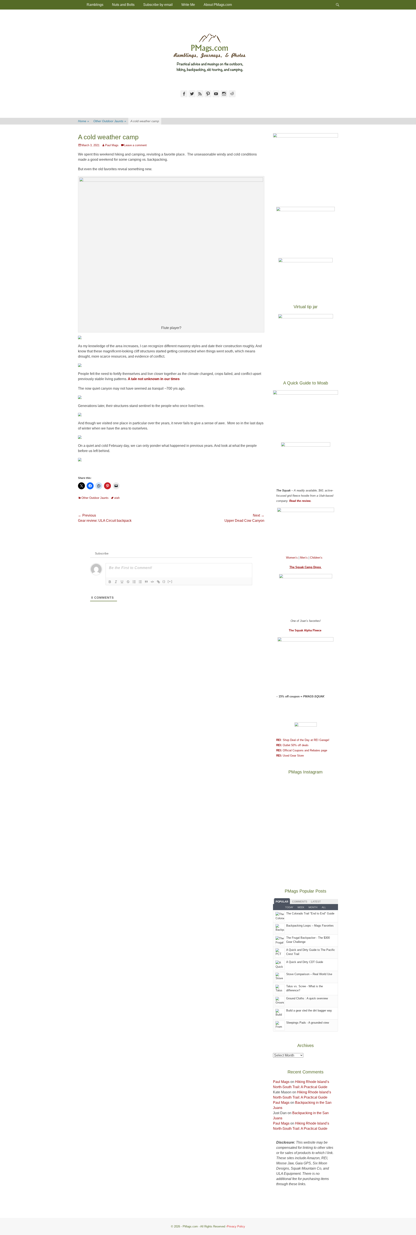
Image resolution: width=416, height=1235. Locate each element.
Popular (282, 901)
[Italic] (116, 581)
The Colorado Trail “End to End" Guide (310, 913)
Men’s (304, 557)
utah (117, 497)
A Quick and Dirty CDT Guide (304, 962)
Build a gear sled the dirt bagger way (309, 1010)
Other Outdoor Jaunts (109, 121)
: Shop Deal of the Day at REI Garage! (302, 740)
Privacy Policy (236, 1226)
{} (164, 581)
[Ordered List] (134, 581)
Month (313, 907)
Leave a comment (135, 145)
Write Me (188, 4)
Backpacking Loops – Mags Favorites (310, 925)
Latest (316, 901)
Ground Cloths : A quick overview (307, 998)
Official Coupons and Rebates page (301, 750)
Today (289, 907)
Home (83, 121)
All (324, 907)
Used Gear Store (290, 755)
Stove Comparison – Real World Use (309, 974)
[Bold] (110, 581)
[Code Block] (152, 581)
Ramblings (95, 4)
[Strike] (128, 581)
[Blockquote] (146, 581)
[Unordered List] (140, 581)
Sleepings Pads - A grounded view (307, 1022)
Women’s (292, 557)
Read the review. (300, 500)
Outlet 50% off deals (292, 745)
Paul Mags (112, 145)
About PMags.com (218, 4)
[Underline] (122, 581)
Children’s (316, 557)
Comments (299, 901)
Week (300, 907)
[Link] (158, 581)
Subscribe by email (158, 4)
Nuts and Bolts (123, 4)
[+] (170, 581)
